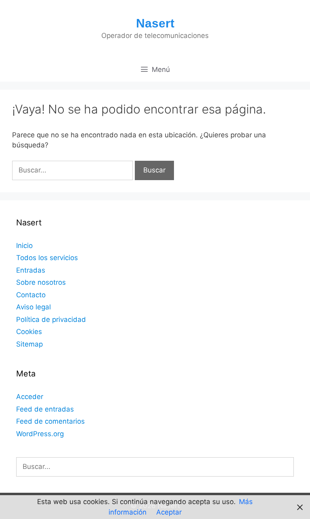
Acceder (29, 397)
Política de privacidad (51, 319)
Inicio (24, 246)
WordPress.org (40, 434)
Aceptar (169, 512)
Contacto (31, 295)
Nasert (155, 23)
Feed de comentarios (50, 421)
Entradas (30, 270)
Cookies (29, 332)
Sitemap (29, 344)
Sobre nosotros (41, 282)
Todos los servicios (47, 258)
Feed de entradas (45, 409)
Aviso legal (33, 307)
